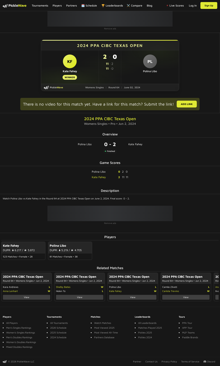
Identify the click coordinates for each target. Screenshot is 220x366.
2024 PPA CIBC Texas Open (110, 118)
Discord (211, 361)
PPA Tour (187, 322)
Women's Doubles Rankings (21, 342)
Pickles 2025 (145, 332)
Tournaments (40, 5)
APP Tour (187, 327)
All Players (12, 322)
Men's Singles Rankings (18, 327)
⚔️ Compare (134, 5)
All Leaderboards (147, 322)
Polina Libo (85, 144)
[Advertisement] (110, 19)
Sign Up (209, 5)
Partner (137, 361)
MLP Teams (188, 332)
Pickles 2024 (145, 337)
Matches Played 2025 (150, 327)
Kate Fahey (135, 144)
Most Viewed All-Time (106, 332)
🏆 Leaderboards (112, 5)
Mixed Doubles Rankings (19, 346)
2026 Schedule (58, 327)
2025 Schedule (58, 332)
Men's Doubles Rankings (19, 337)
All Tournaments (59, 322)
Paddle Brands (190, 337)
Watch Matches (102, 322)
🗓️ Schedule (89, 5)
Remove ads (110, 28)
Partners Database (104, 337)
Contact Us (151, 361)
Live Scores (176, 5)
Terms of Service (190, 361)
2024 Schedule (58, 337)
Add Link (187, 104)
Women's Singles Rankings (20, 332)
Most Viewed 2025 (104, 327)
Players (57, 5)
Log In (193, 5)
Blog (149, 5)
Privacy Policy (169, 361)
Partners (71, 5)
